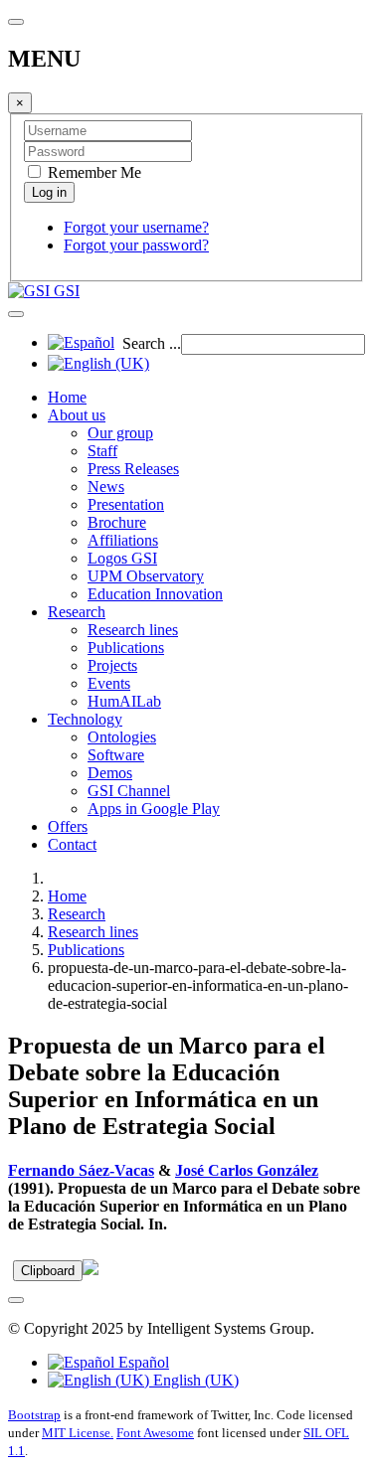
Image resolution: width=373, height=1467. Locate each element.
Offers (68, 826)
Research (76, 611)
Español (141, 1362)
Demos (110, 772)
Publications (126, 647)
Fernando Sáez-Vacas (81, 1170)
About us (76, 415)
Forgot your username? (136, 227)
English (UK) (194, 1380)
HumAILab (124, 701)
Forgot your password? (136, 245)
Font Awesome (155, 1432)
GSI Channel (129, 790)
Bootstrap (34, 1414)
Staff (102, 450)
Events (109, 683)
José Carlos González (246, 1170)
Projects (112, 665)
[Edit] (90, 1269)
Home (67, 397)
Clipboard (48, 1270)
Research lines (133, 629)
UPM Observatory (146, 576)
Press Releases (133, 468)
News (106, 486)
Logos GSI (122, 558)
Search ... (151, 343)
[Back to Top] (16, 1300)
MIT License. (77, 1432)
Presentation (126, 504)
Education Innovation (155, 593)
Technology (85, 719)
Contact (72, 844)
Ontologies (122, 737)
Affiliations (123, 540)
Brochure (117, 522)
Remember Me (92, 172)
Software (116, 754)
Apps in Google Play (154, 808)
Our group (120, 432)
